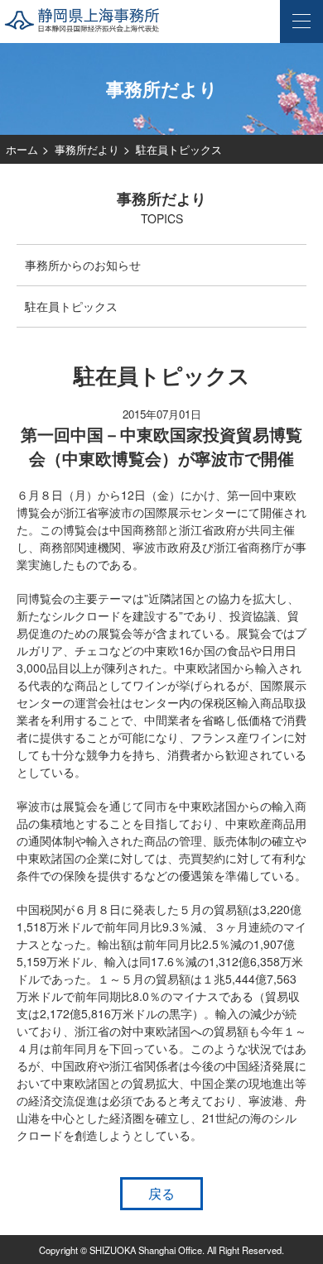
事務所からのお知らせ (83, 264)
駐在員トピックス (71, 306)
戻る (161, 1193)
